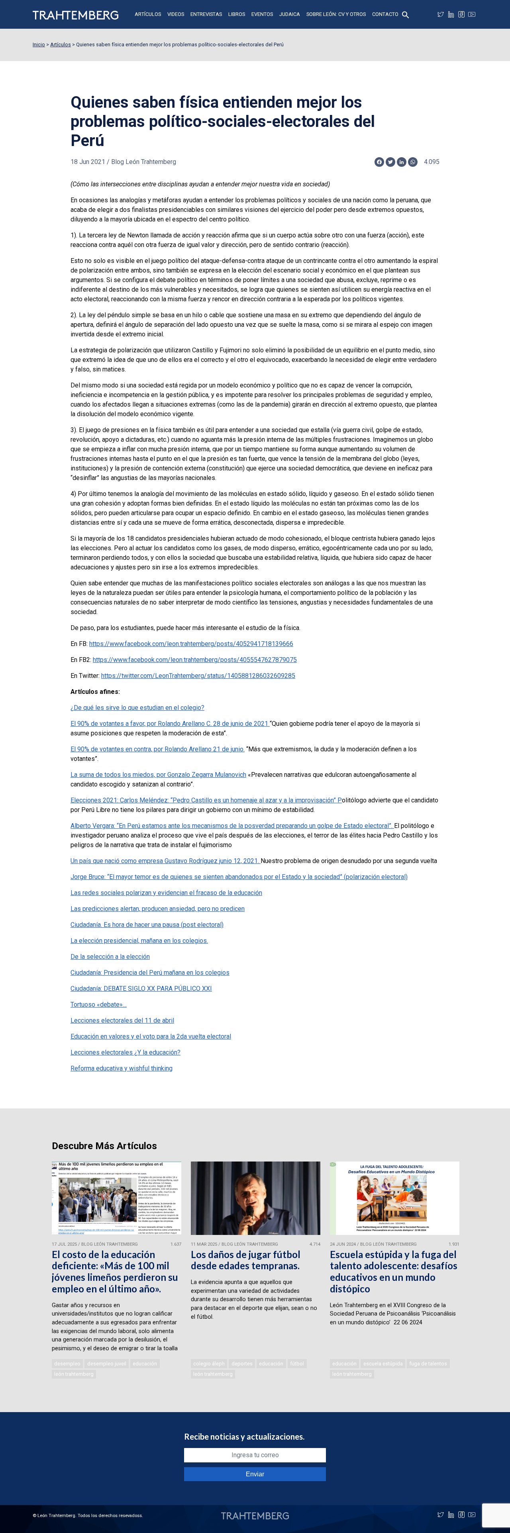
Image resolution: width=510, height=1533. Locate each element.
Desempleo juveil (106, 1364)
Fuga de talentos (428, 1364)
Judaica (289, 14)
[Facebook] (461, 14)
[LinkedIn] (451, 14)
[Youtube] (471, 14)
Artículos (148, 14)
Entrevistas (206, 14)
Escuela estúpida (383, 1364)
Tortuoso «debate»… (99, 1004)
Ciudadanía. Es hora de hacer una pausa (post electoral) (147, 924)
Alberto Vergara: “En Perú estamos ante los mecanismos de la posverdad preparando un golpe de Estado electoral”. (232, 826)
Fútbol (297, 1364)
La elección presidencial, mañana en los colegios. (139, 940)
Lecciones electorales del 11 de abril (122, 1020)
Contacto (385, 14)
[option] (116, 1271)
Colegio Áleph (209, 1364)
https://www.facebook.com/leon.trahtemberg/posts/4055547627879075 (195, 660)
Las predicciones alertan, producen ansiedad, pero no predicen (158, 909)
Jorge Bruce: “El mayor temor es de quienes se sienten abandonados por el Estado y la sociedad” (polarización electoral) (239, 877)
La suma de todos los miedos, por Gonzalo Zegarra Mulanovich (158, 774)
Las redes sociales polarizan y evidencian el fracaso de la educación (166, 893)
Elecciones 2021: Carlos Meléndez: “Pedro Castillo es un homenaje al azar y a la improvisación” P (206, 800)
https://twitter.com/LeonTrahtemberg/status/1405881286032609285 (198, 676)
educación (145, 1364)
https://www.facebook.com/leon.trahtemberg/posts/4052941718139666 (191, 644)
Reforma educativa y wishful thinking (122, 1068)
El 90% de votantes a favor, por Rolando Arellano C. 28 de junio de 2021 (170, 723)
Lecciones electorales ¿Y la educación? (125, 1052)
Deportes (242, 1364)
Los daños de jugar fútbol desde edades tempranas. (245, 1260)
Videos (175, 14)
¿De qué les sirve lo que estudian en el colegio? (137, 707)
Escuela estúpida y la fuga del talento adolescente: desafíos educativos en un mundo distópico (393, 1271)
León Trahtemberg (74, 1374)
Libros (236, 14)
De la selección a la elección (110, 956)
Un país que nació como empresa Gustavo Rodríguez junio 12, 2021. (166, 861)
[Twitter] (440, 14)
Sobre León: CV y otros (336, 14)
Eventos (262, 14)
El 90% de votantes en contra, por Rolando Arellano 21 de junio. (158, 749)
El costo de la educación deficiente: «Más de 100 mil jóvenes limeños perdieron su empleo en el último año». (115, 1271)
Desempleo (67, 1364)
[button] (406, 14)
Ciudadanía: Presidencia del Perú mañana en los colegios (150, 972)
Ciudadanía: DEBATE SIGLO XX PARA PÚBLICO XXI (141, 988)
